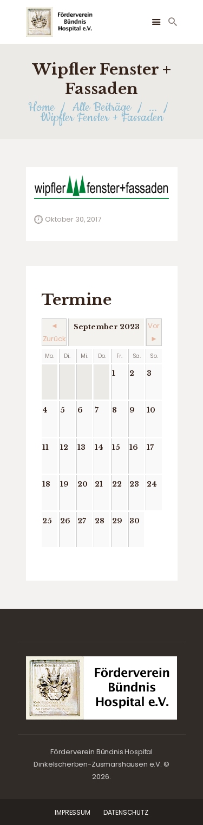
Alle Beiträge (102, 107)
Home (41, 107)
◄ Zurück (54, 332)
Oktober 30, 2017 (73, 219)
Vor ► (154, 332)
